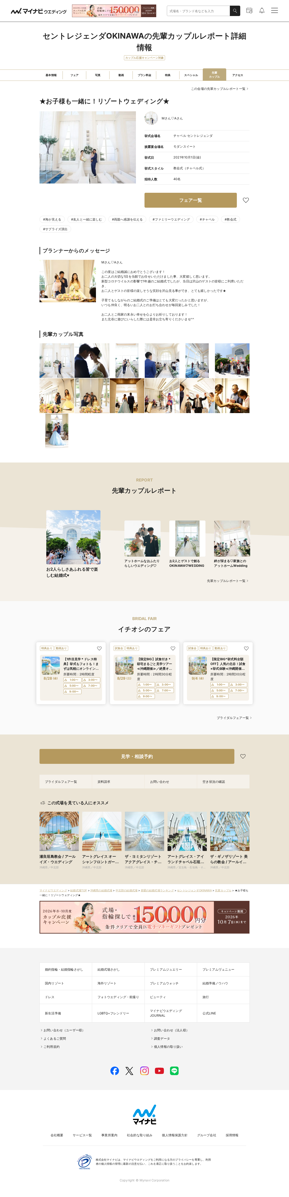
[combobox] (198, 11)
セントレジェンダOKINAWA (194, 890)
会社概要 (57, 1135)
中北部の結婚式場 (127, 890)
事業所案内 (109, 1135)
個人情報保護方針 (174, 1135)
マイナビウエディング (53, 890)
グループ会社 (206, 1135)
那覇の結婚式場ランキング (157, 890)
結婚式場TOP (78, 890)
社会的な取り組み (139, 1135)
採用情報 (232, 1135)
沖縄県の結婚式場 (101, 890)
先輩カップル (223, 890)
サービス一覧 (82, 1135)
